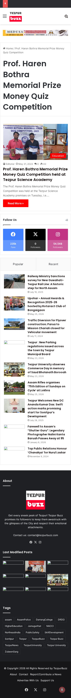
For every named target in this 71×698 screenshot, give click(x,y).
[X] (35, 542)
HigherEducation (14, 626)
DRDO (61, 619)
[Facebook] (31, 542)
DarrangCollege (44, 619)
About (13, 674)
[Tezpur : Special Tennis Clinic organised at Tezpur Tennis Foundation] (13, 566)
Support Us (47, 680)
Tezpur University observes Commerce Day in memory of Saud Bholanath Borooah (47, 368)
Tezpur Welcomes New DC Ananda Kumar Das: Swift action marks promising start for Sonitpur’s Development (46, 408)
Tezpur (23, 638)
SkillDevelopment (54, 632)
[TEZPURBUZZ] (15, 16)
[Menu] (5, 17)
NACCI (50, 626)
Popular (18, 264)
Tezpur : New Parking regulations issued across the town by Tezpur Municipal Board (46, 348)
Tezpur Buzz (56, 638)
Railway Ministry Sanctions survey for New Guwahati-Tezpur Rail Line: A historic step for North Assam (46, 282)
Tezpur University (56, 645)
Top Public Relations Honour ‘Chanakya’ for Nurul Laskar (47, 450)
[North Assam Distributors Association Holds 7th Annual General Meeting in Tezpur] (35, 580)
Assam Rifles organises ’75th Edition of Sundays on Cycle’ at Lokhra (46, 386)
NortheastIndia (12, 632)
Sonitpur (9, 638)
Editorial (10, 163)
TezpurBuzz (38, 638)
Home (9, 48)
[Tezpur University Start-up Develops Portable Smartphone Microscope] (35, 593)
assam (8, 619)
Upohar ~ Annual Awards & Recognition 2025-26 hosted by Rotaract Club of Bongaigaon (47, 304)
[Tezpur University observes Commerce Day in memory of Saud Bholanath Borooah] (14, 369)
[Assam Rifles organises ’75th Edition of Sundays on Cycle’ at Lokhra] (14, 388)
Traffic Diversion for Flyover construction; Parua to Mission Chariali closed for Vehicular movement (47, 326)
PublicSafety (32, 632)
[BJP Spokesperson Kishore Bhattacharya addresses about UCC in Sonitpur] (35, 566)
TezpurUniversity (33, 645)
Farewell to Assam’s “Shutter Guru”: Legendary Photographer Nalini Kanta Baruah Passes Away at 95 (46, 432)
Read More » (16, 203)
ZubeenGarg (11, 651)
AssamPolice (24, 619)
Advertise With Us (28, 680)
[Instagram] (40, 542)
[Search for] (66, 17)
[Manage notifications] (62, 690)
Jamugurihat (34, 626)
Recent (53, 264)
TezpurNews (11, 645)
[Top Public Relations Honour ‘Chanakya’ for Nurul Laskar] (14, 454)
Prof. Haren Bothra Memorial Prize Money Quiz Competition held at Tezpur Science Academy (35, 174)
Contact (23, 674)
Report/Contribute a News (45, 674)
